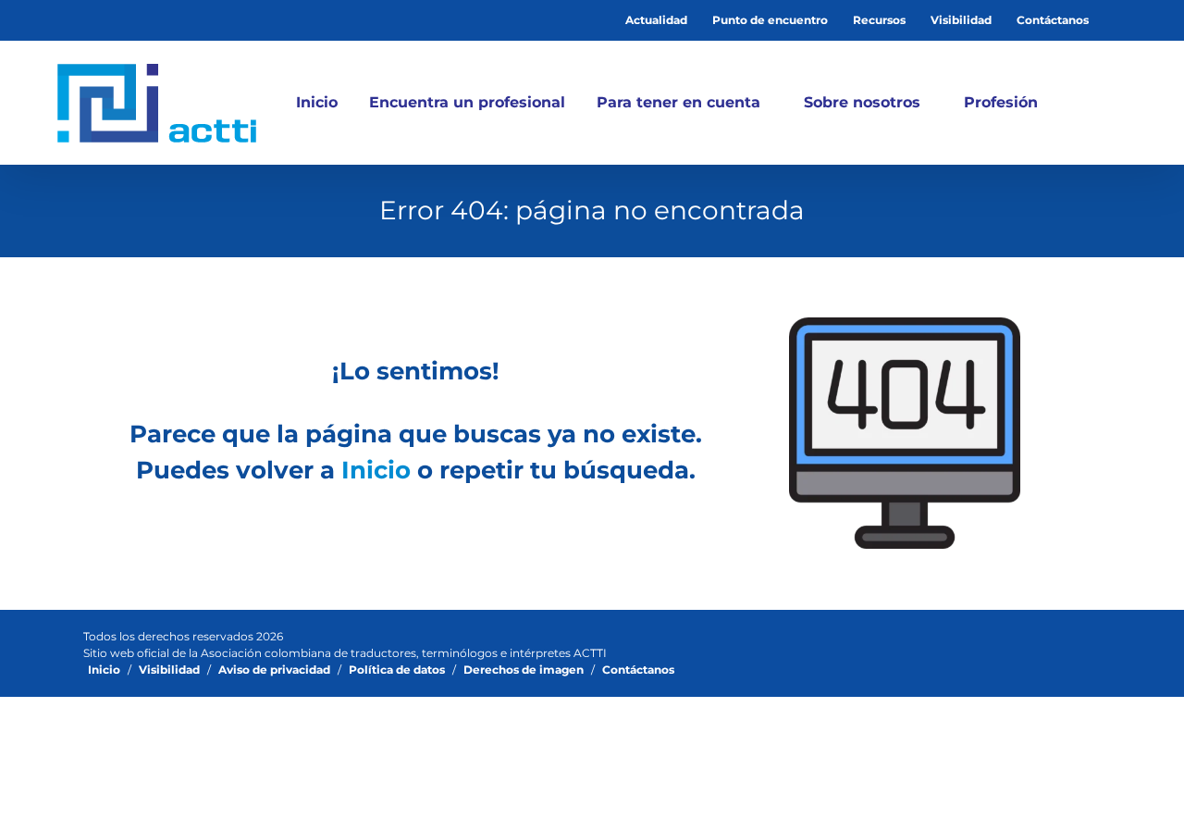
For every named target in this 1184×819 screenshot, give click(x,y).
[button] (1086, 103)
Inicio (376, 470)
